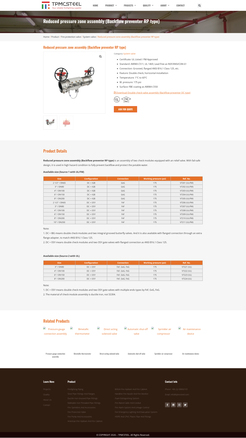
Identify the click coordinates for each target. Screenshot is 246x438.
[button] (199, 5)
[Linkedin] (173, 405)
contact (180, 5)
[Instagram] (179, 405)
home (95, 5)
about (163, 5)
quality (147, 5)
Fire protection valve (71, 36)
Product (55, 36)
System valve (89, 36)
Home (46, 36)
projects (128, 5)
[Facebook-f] (167, 405)
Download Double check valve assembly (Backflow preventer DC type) (153, 92)
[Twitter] (185, 405)
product (109, 5)
